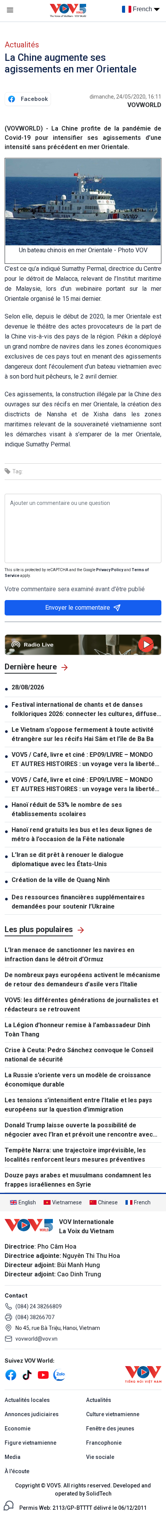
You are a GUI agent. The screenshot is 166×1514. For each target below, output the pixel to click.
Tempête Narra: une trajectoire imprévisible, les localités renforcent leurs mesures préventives (75, 1155)
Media (12, 1457)
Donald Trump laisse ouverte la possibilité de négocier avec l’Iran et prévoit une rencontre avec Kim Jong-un (79, 1130)
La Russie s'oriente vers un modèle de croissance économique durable (78, 1079)
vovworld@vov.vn (36, 1339)
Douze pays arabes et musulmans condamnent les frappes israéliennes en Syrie (78, 1180)
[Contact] (8, 1505)
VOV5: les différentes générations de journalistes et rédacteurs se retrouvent (81, 1004)
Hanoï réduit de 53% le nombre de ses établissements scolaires (67, 809)
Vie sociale (100, 1457)
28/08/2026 (28, 687)
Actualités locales (27, 1400)
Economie (17, 1428)
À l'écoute (17, 1471)
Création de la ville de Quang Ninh (61, 880)
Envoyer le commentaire (77, 607)
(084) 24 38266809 (38, 1306)
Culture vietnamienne (112, 1414)
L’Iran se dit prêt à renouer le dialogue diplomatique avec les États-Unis (68, 859)
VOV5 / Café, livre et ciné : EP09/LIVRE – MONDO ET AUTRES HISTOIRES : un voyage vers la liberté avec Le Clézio (83, 760)
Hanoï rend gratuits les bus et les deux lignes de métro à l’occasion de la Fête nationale (82, 834)
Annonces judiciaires (32, 1414)
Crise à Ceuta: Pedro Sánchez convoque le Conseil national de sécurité (79, 1054)
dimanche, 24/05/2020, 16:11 (125, 97)
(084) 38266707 (34, 1317)
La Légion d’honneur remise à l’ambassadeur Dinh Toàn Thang (77, 1029)
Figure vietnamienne (30, 1443)
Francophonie (104, 1443)
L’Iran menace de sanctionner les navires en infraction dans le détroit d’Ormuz (69, 954)
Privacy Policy (109, 570)
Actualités (22, 44)
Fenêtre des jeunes (110, 1428)
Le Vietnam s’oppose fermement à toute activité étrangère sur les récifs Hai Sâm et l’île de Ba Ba (83, 734)
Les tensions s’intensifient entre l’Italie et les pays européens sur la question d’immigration (78, 1105)
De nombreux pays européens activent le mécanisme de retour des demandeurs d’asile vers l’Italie (82, 979)
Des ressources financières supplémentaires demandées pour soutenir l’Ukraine (78, 902)
